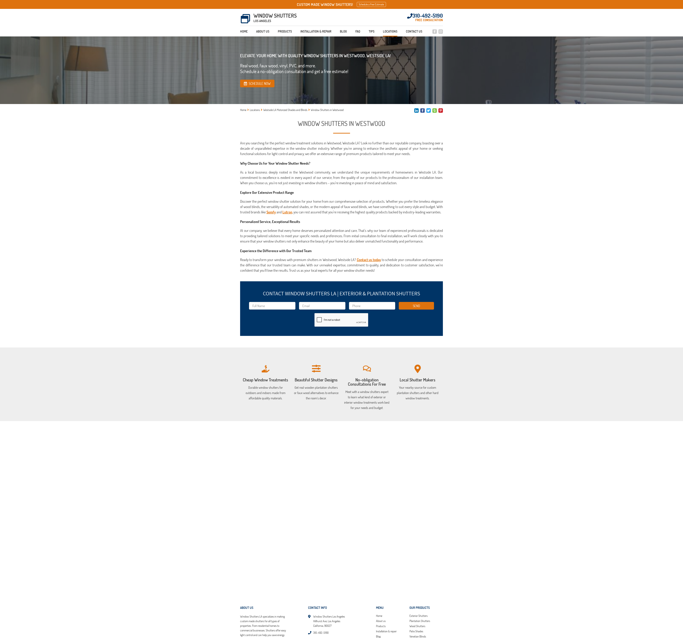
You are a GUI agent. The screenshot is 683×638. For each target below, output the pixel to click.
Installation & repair (315, 31)
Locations (390, 31)
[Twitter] (428, 110)
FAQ (357, 31)
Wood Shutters (417, 626)
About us (262, 31)
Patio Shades (416, 631)
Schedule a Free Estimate (371, 4)
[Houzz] (434, 110)
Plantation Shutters (419, 621)
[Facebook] (434, 31)
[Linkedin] (416, 110)
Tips (371, 31)
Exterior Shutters (418, 616)
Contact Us (414, 31)
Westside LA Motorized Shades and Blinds (285, 110)
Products (285, 31)
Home (244, 31)
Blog (343, 31)
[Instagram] (440, 31)
